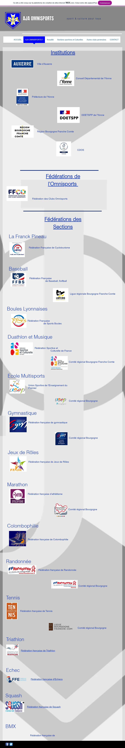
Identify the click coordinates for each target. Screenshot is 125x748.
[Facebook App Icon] (7, 744)
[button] (96, 40)
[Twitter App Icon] (11, 744)
